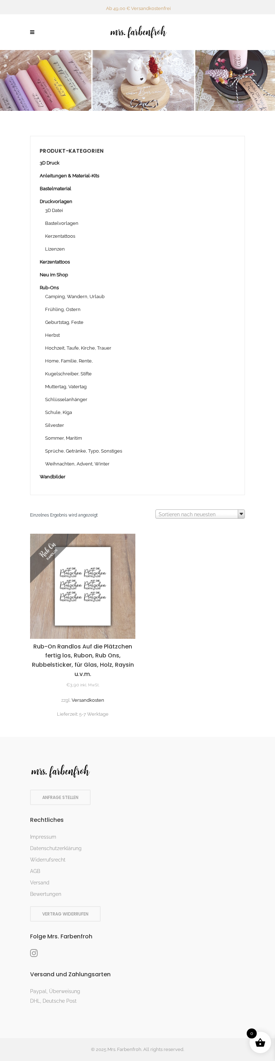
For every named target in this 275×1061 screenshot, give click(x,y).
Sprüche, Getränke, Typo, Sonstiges (83, 451)
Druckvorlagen (56, 201)
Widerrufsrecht (48, 860)
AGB (35, 871)
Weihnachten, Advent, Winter (77, 464)
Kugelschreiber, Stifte (68, 373)
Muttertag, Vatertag (66, 386)
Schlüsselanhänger (66, 399)
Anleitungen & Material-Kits (69, 175)
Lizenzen (55, 249)
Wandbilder (53, 476)
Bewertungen (45, 894)
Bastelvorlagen (61, 223)
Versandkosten (88, 700)
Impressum (43, 837)
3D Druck (49, 163)
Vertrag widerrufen (65, 914)
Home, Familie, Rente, (69, 361)
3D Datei (54, 210)
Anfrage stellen (60, 797)
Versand (39, 882)
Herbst (52, 335)
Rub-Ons (49, 287)
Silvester (54, 425)
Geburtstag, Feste (64, 322)
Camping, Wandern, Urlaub (75, 296)
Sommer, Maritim (63, 438)
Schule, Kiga (58, 412)
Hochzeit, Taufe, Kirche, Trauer (78, 348)
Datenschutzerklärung (56, 848)
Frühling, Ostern (63, 309)
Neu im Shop (54, 274)
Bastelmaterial (55, 188)
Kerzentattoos (60, 236)
